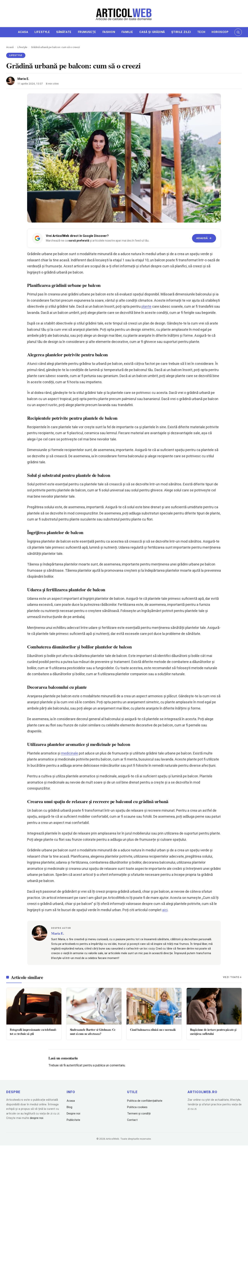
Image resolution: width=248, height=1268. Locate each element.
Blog (69, 1107)
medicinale (69, 753)
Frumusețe (87, 32)
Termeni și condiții (139, 1113)
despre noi (36, 1118)
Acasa (23, 32)
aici (165, 910)
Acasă (10, 47)
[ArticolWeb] (124, 14)
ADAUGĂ (204, 238)
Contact (132, 1120)
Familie (127, 32)
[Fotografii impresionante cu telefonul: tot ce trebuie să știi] (33, 1006)
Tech (201, 32)
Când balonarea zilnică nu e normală (153, 1029)
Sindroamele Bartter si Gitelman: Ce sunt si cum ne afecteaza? (93, 1031)
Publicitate (73, 1120)
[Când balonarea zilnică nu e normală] (154, 1006)
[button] (238, 32)
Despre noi (73, 1113)
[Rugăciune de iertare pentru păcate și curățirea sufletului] (214, 1006)
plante (146, 306)
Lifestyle (42, 32)
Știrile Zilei (181, 32)
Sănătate (63, 32)
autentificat (74, 1065)
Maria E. (23, 79)
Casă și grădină (152, 32)
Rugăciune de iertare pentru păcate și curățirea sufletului (213, 1031)
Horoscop (220, 32)
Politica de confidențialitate (144, 1100)
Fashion (108, 32)
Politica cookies (137, 1107)
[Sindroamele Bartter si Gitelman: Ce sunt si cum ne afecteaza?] (93, 1006)
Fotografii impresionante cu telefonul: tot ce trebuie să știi (33, 1031)
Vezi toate (231, 977)
